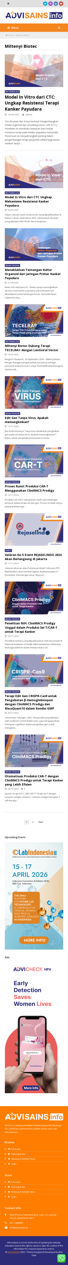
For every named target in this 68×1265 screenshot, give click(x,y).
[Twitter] (45, 3)
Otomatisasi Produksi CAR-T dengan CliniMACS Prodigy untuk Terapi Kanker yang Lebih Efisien (34, 780)
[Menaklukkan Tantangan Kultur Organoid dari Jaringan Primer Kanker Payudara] (34, 244)
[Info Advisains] (34, 17)
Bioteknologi (12, 91)
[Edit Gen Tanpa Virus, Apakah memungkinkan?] (34, 392)
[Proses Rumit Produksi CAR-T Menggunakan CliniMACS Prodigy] (34, 461)
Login (14, 1163)
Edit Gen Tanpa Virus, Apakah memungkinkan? (26, 420)
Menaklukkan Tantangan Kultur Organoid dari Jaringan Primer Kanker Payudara (33, 274)
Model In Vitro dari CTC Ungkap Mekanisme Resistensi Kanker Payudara (28, 201)
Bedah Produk (12, 265)
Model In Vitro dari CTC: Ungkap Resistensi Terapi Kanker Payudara (32, 103)
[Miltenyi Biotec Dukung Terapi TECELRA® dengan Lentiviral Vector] (34, 320)
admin (28, 114)
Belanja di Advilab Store (23, 1158)
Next (41, 822)
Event (8, 550)
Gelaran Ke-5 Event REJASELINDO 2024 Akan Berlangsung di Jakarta (33, 557)
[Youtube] (61, 3)
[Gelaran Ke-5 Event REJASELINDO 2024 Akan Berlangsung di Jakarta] (34, 529)
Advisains (16, 1149)
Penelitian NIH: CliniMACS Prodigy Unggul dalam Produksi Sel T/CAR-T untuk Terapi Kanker (31, 627)
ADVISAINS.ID (14, 1252)
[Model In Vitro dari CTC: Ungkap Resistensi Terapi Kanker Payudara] (34, 70)
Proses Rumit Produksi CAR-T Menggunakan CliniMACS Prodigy (29, 488)
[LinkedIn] (56, 3)
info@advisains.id (19, 1227)
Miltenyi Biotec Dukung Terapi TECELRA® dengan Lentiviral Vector (31, 348)
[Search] (59, 28)
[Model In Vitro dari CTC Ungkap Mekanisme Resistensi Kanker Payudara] (34, 171)
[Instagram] (50, 3)
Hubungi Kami (18, 1153)
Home (11, 35)
